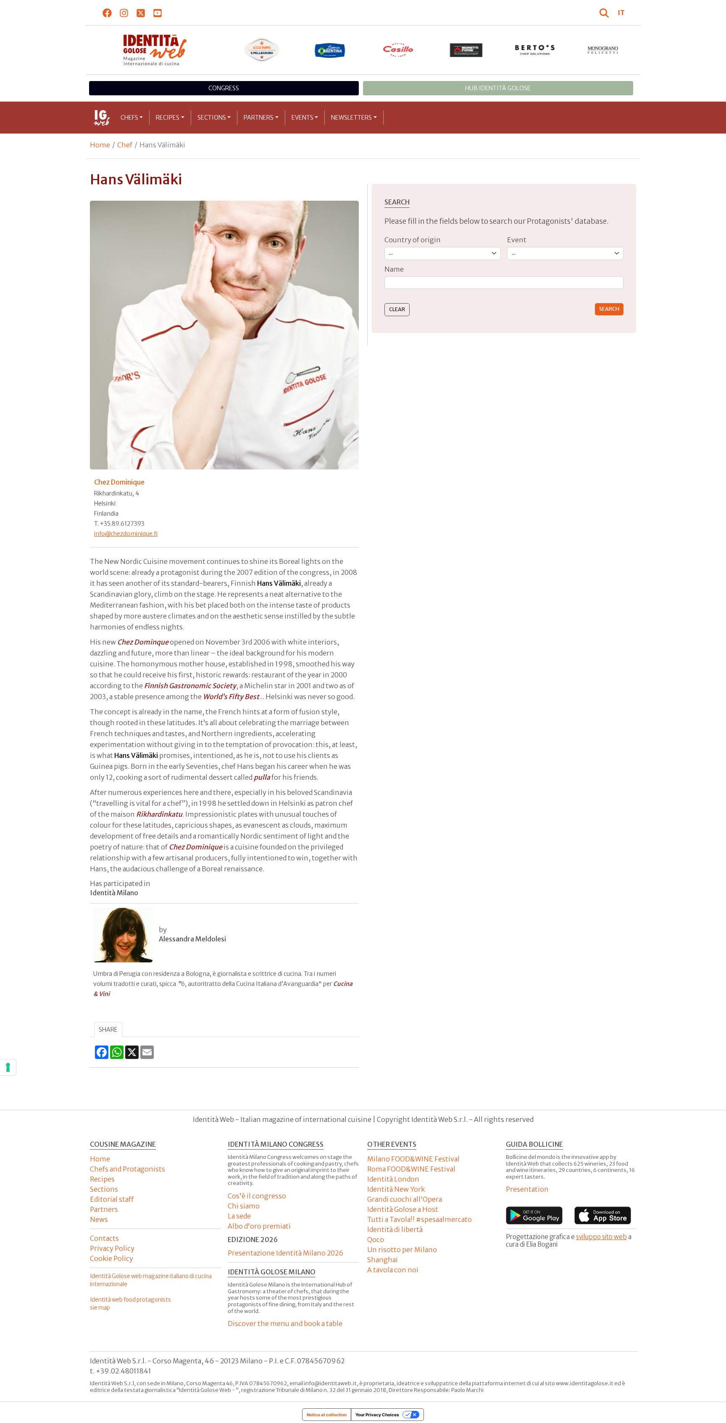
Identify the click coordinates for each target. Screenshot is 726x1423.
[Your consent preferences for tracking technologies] (8, 1067)
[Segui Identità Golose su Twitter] (141, 12)
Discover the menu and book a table (285, 1323)
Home (100, 145)
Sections (211, 117)
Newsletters (351, 117)
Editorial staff (112, 1199)
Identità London (393, 1179)
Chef (124, 145)
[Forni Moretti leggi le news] (466, 50)
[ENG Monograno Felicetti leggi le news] (603, 50)
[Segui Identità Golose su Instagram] (124, 12)
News (99, 1219)
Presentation (527, 1189)
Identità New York (396, 1189)
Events (302, 117)
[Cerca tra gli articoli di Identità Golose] (605, 12)
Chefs (129, 117)
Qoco (375, 1239)
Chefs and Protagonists (127, 1169)
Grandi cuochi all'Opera (404, 1199)
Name (394, 269)
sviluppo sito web (601, 1237)
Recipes (167, 117)
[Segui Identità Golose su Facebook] (107, 12)
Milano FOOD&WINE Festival (413, 1159)
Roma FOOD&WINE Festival (411, 1169)
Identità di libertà (395, 1229)
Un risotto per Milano (402, 1249)
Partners (259, 117)
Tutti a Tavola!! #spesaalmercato (419, 1219)
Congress (223, 88)
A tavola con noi (392, 1270)
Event (516, 240)
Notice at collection (327, 1414)
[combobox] (503, 282)
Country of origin (412, 240)
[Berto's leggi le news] (535, 50)
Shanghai (382, 1259)
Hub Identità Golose (498, 88)
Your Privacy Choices (377, 1414)
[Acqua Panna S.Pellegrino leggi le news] (262, 50)
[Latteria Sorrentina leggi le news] (330, 50)
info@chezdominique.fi (126, 533)
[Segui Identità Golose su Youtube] (157, 12)
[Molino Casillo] (398, 50)
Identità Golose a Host (402, 1209)
